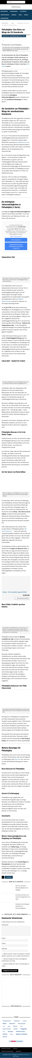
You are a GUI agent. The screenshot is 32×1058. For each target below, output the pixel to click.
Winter (11, 1034)
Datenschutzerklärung (7, 1051)
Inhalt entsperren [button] (16, 240)
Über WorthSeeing (5, 1048)
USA (15, 882)
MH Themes (16, 1056)
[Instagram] (10, 1010)
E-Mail (3, 943)
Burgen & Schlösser (21, 1034)
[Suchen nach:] (16, 2)
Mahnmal (5, 1036)
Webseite (4, 948)
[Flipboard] (20, 1010)
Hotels (9, 1026)
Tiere (4, 1031)
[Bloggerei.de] (12, 1041)
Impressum (18, 1051)
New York (18, 759)
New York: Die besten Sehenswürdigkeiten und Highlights (21, 888)
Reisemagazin (4, 18)
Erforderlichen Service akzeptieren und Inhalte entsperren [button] (16, 246)
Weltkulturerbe (20, 1031)
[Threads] (15, 1010)
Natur (5, 1023)
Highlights (10, 1031)
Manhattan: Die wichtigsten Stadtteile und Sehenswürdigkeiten (22, 906)
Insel (4, 1026)
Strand (15, 1029)
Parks (21, 1026)
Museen (15, 1026)
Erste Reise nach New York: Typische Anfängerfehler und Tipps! (22, 897)
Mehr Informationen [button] (16, 236)
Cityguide (8, 877)
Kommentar (5, 925)
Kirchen (5, 1034)
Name (3, 938)
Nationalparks (21, 1023)
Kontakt (15, 1048)
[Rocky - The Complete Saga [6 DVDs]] (16, 583)
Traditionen (17, 1021)
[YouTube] (25, 1010)
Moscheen (12, 1023)
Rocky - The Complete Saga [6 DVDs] (15, 592)
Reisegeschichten (7, 1021)
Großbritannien (22, 142)
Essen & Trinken (7, 1029)
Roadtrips (25, 1021)
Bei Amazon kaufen (22, 598)
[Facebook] (6, 1010)
